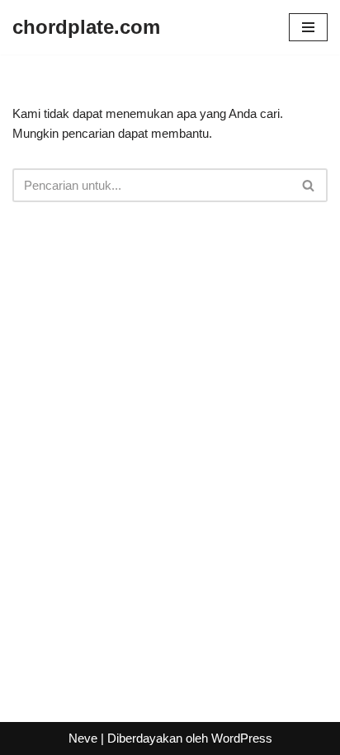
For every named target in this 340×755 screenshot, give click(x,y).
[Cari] (309, 185)
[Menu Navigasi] (308, 27)
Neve (82, 738)
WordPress (241, 738)
